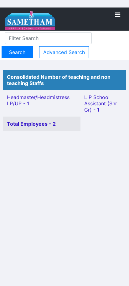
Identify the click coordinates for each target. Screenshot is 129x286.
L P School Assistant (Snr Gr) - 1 (100, 103)
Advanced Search (64, 52)
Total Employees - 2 (31, 124)
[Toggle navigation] (117, 14)
